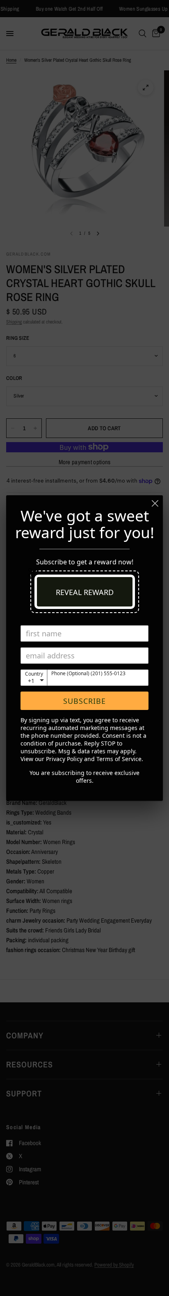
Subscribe (84, 701)
